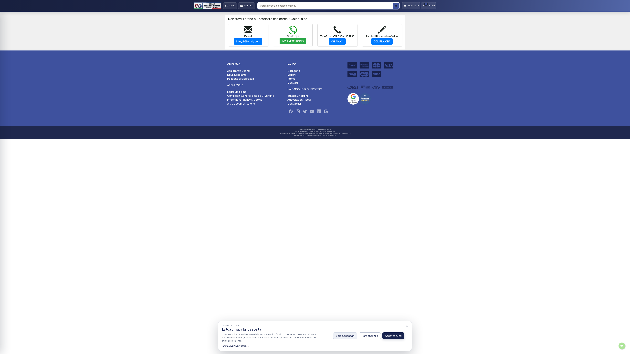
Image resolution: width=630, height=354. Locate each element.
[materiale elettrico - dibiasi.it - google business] (326, 112)
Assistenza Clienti (238, 71)
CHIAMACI (337, 41)
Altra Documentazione (241, 103)
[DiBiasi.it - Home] (207, 5)
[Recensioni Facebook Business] (365, 98)
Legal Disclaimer (237, 92)
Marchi (291, 75)
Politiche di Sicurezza (240, 78)
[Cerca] (396, 6)
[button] (230, 5)
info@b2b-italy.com (248, 41)
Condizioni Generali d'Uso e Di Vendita (250, 96)
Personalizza (370, 336)
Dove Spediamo (236, 75)
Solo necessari (345, 336)
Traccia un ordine (298, 96)
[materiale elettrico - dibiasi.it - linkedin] (319, 112)
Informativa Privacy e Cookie (235, 345)
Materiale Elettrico (310, 129)
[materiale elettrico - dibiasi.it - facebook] (291, 112)
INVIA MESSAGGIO (293, 41)
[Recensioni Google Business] (353, 98)
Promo (291, 78)
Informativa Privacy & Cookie (244, 99)
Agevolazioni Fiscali (299, 99)
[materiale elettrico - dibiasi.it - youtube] (312, 112)
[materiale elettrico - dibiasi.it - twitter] (305, 112)
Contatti (292, 82)
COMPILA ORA (382, 41)
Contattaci (294, 103)
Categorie (293, 71)
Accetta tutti (393, 336)
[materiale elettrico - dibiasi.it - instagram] (298, 112)
